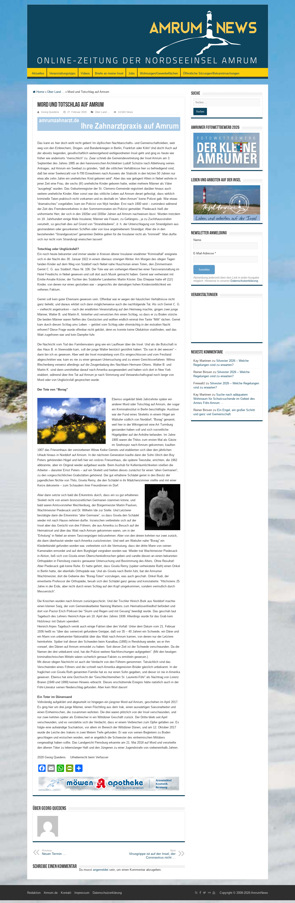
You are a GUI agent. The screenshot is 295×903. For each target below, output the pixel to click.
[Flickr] (209, 892)
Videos (85, 73)
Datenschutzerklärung (244, 280)
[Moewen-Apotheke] (108, 783)
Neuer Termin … (54, 852)
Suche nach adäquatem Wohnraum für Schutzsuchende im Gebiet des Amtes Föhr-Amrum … (224, 399)
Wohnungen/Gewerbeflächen (159, 73)
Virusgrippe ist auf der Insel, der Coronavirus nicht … (152, 854)
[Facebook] (200, 892)
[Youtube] (214, 892)
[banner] (108, 123)
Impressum (81, 892)
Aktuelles (38, 73)
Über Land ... (56, 92)
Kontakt (66, 892)
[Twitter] (204, 892)
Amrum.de (51, 892)
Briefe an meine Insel (109, 73)
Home (39, 92)
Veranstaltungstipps (62, 73)
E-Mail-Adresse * (204, 253)
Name (197, 240)
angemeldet (100, 869)
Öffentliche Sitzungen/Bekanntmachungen (211, 73)
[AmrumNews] (147, 36)
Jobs (131, 73)
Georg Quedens (50, 112)
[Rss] (196, 892)
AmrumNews (259, 892)
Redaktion (34, 892)
